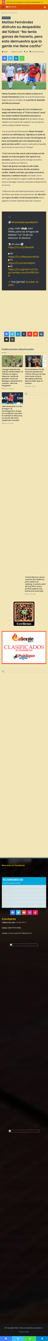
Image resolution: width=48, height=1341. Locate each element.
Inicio (5, 13)
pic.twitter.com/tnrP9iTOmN (23, 274)
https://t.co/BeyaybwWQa (23, 256)
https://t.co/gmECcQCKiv (23, 269)
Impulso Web (24, 1332)
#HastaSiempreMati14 (25, 222)
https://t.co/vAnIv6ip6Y (21, 263)
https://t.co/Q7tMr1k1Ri (21, 247)
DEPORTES (13, 13)
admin (6, 52)
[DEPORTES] (11, 7)
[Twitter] (12, 334)
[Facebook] (6, 334)
